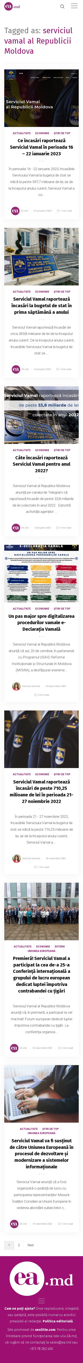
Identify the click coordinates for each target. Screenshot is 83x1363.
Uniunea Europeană (41, 951)
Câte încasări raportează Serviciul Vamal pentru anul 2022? (41, 464)
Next (31, 1245)
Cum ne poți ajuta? (19, 1309)
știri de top (62, 133)
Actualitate (22, 133)
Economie (42, 133)
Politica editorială (58, 1321)
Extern (60, 946)
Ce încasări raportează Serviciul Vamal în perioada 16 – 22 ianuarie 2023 (41, 147)
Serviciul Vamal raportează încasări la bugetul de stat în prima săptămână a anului (41, 305)
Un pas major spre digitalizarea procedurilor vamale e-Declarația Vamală (41, 622)
